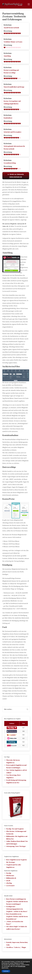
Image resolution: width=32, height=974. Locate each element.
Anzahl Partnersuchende (11, 27)
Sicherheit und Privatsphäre (12, 132)
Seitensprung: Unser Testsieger (16, 846)
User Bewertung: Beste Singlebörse (13, 776)
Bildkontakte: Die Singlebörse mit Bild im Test (16, 838)
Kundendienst (8, 118)
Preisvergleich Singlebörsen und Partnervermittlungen (16, 766)
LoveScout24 (10, 885)
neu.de (8, 880)
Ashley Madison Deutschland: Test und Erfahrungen (17, 842)
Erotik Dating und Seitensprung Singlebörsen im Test (16, 781)
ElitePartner (10, 875)
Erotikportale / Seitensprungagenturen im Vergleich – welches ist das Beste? (16, 909)
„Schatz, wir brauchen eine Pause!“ (14, 923)
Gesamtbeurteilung (10, 163)
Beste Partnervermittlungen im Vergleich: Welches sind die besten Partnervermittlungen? (17, 901)
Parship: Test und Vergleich (14, 829)
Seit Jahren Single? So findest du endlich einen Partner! (16, 928)
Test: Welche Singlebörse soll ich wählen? (16, 771)
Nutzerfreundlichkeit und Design (14, 87)
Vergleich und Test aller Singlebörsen (13, 866)
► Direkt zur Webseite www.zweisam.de (16, 175)
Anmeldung (7, 56)
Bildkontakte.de (11, 878)
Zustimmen (5, 971)
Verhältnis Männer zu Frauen (13, 42)
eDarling (9, 883)
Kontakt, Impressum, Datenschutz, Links (17, 944)
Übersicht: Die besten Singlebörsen (13, 761)
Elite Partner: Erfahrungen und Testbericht (16, 833)
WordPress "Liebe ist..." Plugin (16, 947)
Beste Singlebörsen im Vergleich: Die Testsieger (16, 861)
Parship (8, 873)
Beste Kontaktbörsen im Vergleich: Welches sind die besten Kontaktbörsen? (17, 916)
